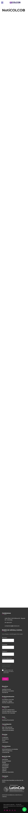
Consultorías (5, 752)
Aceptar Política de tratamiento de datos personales (8, 671)
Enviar (5, 679)
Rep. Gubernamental (8, 728)
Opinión (4, 770)
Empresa (4, 644)
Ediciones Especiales (8, 772)
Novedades (5, 765)
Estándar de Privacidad (8, 713)
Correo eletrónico (7, 658)
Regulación (5, 767)
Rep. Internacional (7, 727)
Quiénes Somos (6, 689)
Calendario (5, 742)
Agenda (4, 769)
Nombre (5, 637)
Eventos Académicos (8, 702)
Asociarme (5, 692)
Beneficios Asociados (8, 691)
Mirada (4, 762)
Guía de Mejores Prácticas (9, 711)
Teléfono (5, 651)
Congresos (5, 737)
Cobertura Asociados (8, 730)
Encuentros (5, 739)
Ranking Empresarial (8, 720)
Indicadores (5, 764)
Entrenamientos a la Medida (10, 749)
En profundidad (6, 761)
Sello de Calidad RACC (8, 709)
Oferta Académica (7, 750)
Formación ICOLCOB (8, 699)
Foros (3, 740)
